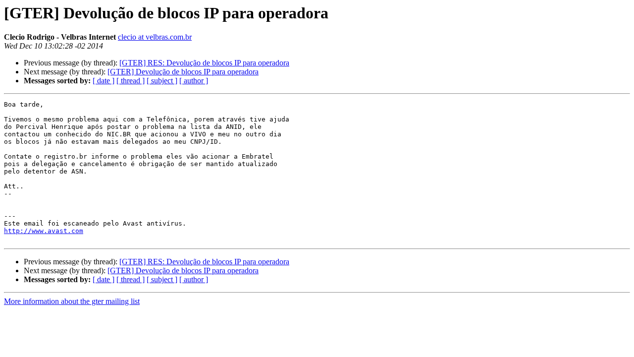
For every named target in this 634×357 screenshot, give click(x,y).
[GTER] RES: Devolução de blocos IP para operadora (204, 63)
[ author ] (193, 80)
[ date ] (103, 80)
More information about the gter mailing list (72, 301)
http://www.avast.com (43, 231)
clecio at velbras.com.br (155, 37)
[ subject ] (162, 80)
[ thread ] (130, 80)
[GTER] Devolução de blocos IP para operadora (183, 71)
